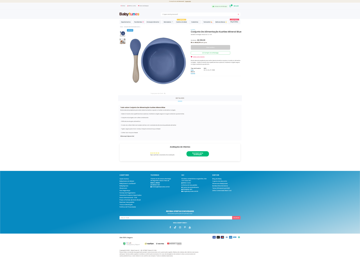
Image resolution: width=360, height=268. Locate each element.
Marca (193, 72)
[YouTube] (190, 227)
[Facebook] (170, 227)
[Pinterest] (185, 227)
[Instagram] (180, 227)
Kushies (193, 29)
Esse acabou (210, 47)
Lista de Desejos (144, 6)
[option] (158, 60)
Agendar (188, 1)
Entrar (123, 6)
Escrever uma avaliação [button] (197, 154)
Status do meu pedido (190, 185)
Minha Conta (186, 183)
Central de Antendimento (190, 187)
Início (121, 26)
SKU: (205, 68)
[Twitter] (175, 227)
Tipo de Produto (196, 68)
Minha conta (132, 6)
